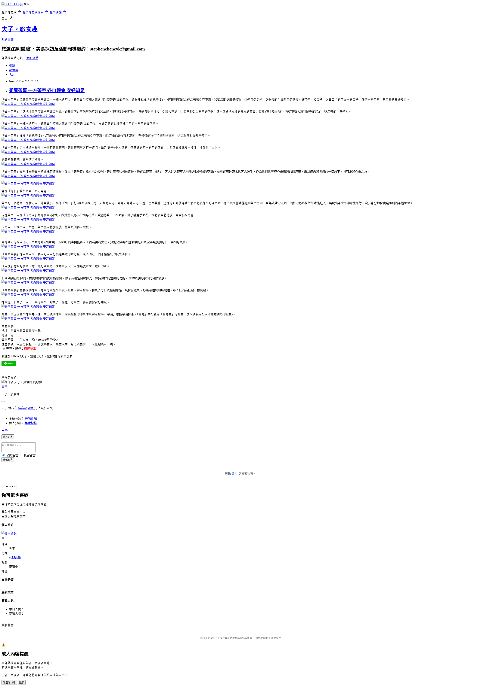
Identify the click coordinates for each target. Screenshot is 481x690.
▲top (5, 429)
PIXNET (212, 638)
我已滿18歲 (9, 682)
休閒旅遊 (32, 58)
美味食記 (31, 418)
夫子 (5, 386)
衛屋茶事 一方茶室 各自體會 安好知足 (47, 90)
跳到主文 (8, 39)
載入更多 (8, 437)
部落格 (13, 70)
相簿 (12, 65)
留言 (31, 408)
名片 (12, 74)
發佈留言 (8, 459)
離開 (21, 682)
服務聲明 (276, 638)
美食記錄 (31, 423)
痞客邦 (22, 408)
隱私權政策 (262, 638)
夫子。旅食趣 (20, 29)
